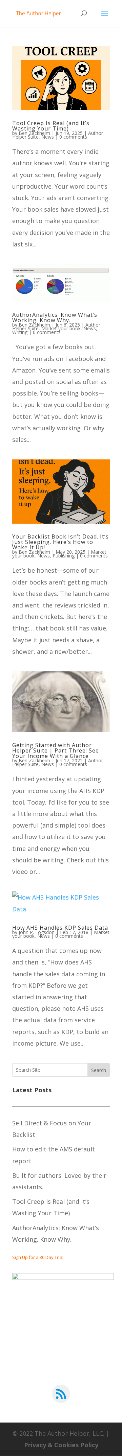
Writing (19, 332)
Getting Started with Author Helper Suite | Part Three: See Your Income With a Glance (55, 750)
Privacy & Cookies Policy (61, 1445)
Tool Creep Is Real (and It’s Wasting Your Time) (50, 125)
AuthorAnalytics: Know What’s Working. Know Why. (54, 317)
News (47, 137)
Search (98, 1070)
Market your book (61, 328)
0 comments (73, 137)
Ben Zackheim (34, 133)
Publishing (64, 555)
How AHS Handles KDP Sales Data (60, 927)
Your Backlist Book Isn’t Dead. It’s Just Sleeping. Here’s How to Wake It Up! (60, 542)
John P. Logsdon (37, 932)
